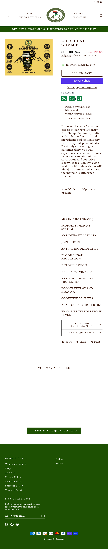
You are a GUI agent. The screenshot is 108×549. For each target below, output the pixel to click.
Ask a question (82, 333)
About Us (79, 13)
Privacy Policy (13, 477)
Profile (59, 463)
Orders (59, 459)
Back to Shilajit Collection (55, 431)
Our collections (29, 17)
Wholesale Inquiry (15, 464)
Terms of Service (14, 490)
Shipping (66, 55)
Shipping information (82, 324)
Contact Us (79, 17)
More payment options (82, 87)
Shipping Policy (14, 486)
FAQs (8, 468)
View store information (77, 118)
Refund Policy (13, 481)
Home (30, 13)
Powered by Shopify (54, 539)
